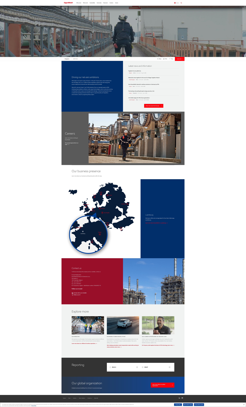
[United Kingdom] (86, 207)
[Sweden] (101, 194)
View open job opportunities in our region (71, 143)
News (69, 398)
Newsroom (105, 2)
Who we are (78, 2)
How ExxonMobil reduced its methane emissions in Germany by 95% (143, 84)
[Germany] (100, 208)
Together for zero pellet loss (134, 71)
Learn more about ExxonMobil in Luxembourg (155, 223)
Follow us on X (77, 294)
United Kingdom (132, 79)
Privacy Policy (33, 405)
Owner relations (82, 398)
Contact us (90, 398)
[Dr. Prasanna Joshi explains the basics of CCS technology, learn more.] (158, 325)
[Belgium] (80, 227)
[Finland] (108, 195)
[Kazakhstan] (127, 204)
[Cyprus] (121, 230)
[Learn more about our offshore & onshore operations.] (88, 325)
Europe (130, 86)
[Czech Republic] (102, 213)
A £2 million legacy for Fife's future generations (139, 97)
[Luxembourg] (83, 231)
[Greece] (108, 225)
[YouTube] (182, 398)
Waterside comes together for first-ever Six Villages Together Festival (143, 77)
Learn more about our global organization (158, 385)
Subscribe (179, 59)
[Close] (244, 404)
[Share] (180, 300)
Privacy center (178, 404)
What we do (85, 2)
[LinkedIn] (179, 398)
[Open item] (137, 367)
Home (62, 7)
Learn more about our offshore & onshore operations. (84, 343)
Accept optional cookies (199, 404)
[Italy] (92, 242)
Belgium (130, 72)
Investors (111, 2)
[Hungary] (100, 234)
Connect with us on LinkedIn (80, 292)
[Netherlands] (93, 209)
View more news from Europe (152, 105)
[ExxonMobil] (69, 3)
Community (99, 2)
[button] (176, 3)
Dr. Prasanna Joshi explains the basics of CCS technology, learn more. (157, 345)
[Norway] (95, 197)
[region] (123, 404)
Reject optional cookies (188, 404)
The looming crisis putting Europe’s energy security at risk (141, 91)
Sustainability (92, 2)
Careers (116, 2)
